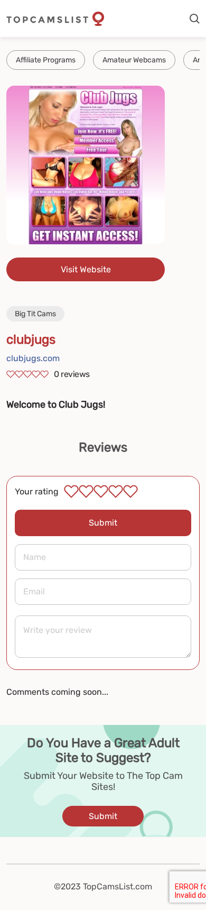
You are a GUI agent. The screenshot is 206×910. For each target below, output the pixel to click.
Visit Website (86, 269)
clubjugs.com (33, 358)
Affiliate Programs (46, 60)
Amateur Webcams (134, 60)
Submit (103, 523)
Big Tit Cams (35, 313)
